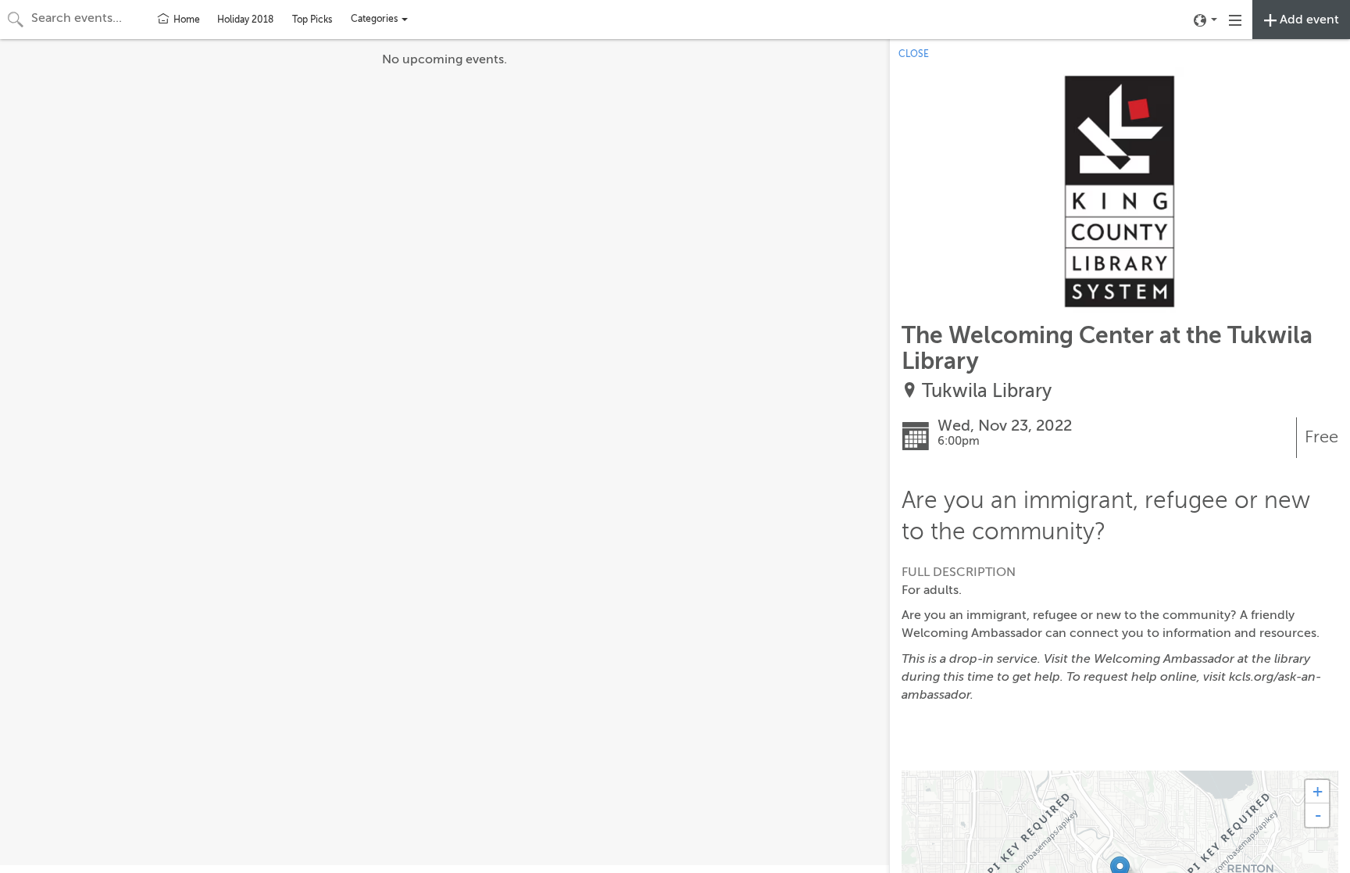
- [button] (1317, 815)
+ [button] (1317, 791)
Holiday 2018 (245, 19)
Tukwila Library (987, 391)
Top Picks (312, 19)
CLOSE (913, 53)
